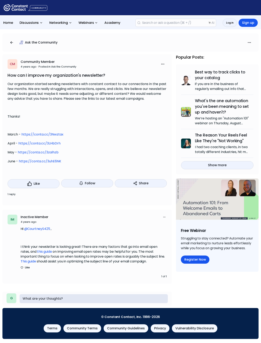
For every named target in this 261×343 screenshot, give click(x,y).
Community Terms (82, 328)
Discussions (29, 22)
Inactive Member (34, 217)
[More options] (164, 217)
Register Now (195, 259)
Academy (112, 22)
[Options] (249, 42)
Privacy (160, 328)
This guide (28, 261)
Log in (229, 23)
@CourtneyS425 (37, 228)
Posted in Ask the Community (57, 67)
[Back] (12, 42)
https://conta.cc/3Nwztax (42, 134)
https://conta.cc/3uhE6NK (40, 161)
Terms (52, 328)
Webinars (86, 22)
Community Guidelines (126, 328)
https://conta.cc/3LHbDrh (39, 143)
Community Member (38, 61)
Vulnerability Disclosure (194, 328)
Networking (58, 22)
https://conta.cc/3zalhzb (38, 152)
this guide (44, 251)
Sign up (248, 22)
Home (8, 22)
